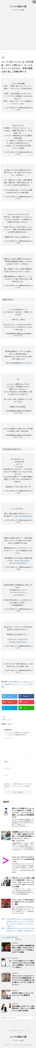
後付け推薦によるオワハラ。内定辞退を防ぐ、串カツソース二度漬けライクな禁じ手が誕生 (23, 1008)
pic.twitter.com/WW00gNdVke (22, 516)
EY (20, 1032)
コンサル (8, 719)
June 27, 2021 (18, 412)
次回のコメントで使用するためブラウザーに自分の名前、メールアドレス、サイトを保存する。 (17, 786)
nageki (9, 724)
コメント (7, 738)
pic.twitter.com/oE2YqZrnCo (18, 642)
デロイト (21, 1030)
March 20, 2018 (26, 363)
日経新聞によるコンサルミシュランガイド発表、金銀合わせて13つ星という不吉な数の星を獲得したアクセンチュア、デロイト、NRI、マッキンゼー (23, 836)
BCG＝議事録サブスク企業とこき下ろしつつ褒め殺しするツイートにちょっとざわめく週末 (17, 684)
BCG (4, 719)
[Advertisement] (18, 31)
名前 (6, 761)
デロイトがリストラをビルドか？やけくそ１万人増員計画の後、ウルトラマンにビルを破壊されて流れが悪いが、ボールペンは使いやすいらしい (23, 980)
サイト (6, 775)
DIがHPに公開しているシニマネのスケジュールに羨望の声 (22, 994)
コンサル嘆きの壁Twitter (9, 937)
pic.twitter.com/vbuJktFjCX (18, 563)
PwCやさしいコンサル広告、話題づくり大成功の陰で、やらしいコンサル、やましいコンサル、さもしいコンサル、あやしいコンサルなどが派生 (23, 882)
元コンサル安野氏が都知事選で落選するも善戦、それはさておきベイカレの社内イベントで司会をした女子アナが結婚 (23, 949)
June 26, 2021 (18, 335)
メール (7, 768)
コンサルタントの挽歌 (18, 1040)
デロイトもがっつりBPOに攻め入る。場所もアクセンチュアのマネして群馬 (23, 902)
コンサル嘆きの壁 (18, 6)
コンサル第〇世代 (12, 1030)
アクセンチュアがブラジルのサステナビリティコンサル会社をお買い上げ (23, 859)
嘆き (4, 717)
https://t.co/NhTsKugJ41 (22, 560)
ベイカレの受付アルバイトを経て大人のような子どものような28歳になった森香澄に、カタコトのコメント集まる (23, 964)
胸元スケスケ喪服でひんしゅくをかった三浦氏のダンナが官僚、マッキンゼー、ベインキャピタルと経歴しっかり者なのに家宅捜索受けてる (23, 813)
